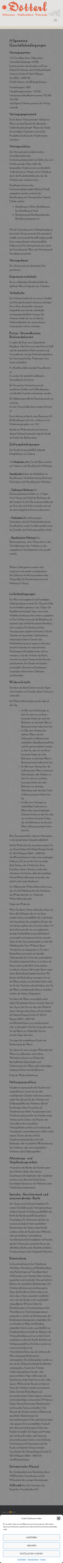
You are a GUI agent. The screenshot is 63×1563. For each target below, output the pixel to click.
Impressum (43, 1559)
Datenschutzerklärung (33, 1559)
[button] (58, 1518)
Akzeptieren (31, 1538)
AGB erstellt (15, 1485)
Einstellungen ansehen (31, 1554)
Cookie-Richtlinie (21, 1559)
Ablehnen (31, 1546)
